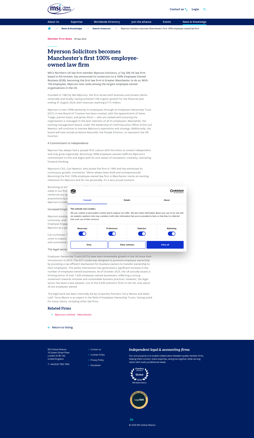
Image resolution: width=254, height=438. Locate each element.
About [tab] (167, 200)
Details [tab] (127, 200)
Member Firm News (60, 39)
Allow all (165, 245)
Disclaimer (95, 365)
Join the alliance (141, 22)
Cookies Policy (97, 354)
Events (167, 22)
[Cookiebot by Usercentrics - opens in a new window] (172, 191)
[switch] (112, 234)
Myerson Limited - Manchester (73, 314)
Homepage (49, 28)
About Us (53, 22)
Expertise (76, 22)
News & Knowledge (194, 22)
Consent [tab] (87, 200)
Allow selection (127, 245)
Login (195, 9)
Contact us (177, 9)
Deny (89, 245)
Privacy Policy (97, 360)
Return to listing (62, 327)
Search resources (101, 28)
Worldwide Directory (107, 22)
